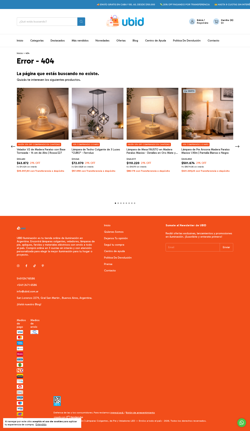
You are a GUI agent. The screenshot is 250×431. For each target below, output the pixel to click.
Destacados (58, 40)
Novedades (102, 40)
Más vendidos (80, 40)
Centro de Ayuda (155, 40)
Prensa (108, 264)
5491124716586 (26, 278)
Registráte (202, 23)
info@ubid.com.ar (27, 291)
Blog (135, 40)
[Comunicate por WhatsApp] (241, 422)
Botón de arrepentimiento (140, 412)
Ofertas (121, 40)
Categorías (37, 40)
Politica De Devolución (187, 40)
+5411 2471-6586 (27, 285)
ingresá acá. (117, 412)
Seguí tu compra (114, 244)
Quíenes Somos (113, 231)
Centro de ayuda (114, 251)
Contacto (213, 40)
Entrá (200, 20)
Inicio (20, 40)
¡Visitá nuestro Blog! (29, 304)
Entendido (41, 424)
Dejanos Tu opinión (116, 238)
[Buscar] (81, 21)
